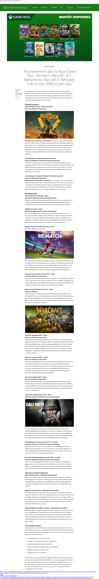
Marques (45, 578)
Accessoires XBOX (27, 571)
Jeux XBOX (10, 571)
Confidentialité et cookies (15, 578)
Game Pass (44, 7)
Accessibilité (88, 578)
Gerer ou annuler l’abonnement (69, 577)
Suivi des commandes (41, 573)
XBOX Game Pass (50, 66)
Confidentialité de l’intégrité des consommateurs (12, 577)
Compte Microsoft (13, 573)
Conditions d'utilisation (37, 578)
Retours (34, 573)
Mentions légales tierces (54, 578)
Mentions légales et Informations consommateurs (48, 577)
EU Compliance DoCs (79, 578)
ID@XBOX (54, 7)
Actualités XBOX (36, 571)
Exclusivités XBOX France (84, 7)
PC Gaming (70, 7)
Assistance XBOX (44, 571)
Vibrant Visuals (42, 504)
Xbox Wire (40, 569)
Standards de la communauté (64, 571)
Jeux (62, 7)
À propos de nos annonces (66, 578)
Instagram (51, 566)
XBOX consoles (4, 571)
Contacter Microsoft (30, 577)
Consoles (35, 7)
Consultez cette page (58, 560)
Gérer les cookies (26, 578)
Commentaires (52, 571)
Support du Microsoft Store (25, 573)
